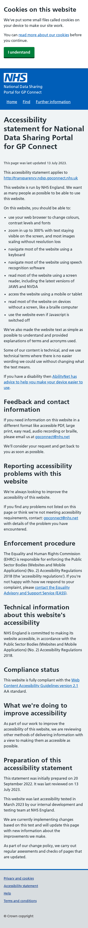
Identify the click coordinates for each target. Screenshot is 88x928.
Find (26, 101)
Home (12, 101)
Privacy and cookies (19, 878)
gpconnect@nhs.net (52, 436)
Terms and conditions (20, 901)
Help (7, 893)
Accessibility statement (21, 886)
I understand (19, 52)
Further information (53, 101)
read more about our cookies (44, 35)
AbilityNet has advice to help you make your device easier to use (43, 382)
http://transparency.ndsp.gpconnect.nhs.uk (41, 178)
